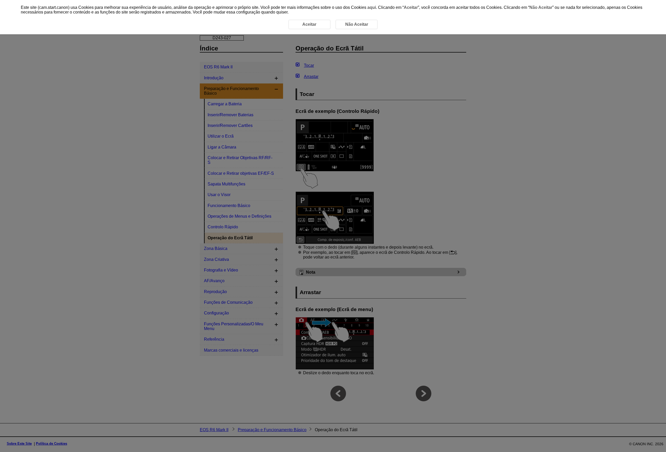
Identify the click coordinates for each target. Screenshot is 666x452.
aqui (371, 7)
